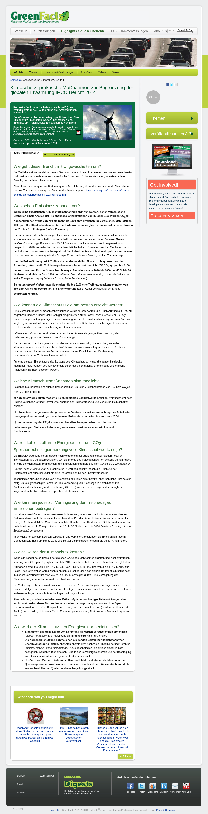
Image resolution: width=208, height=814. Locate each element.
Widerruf (21, 792)
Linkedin (164, 791)
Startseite (20, 31)
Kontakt (20, 784)
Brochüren (86, 72)
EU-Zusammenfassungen (129, 31)
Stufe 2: (59, 154)
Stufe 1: (26, 153)
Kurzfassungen (44, 31)
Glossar (116, 72)
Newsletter (175, 791)
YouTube (186, 791)
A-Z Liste (18, 72)
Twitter (141, 791)
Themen (33, 72)
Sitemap (21, 775)
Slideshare (153, 791)
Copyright (54, 810)
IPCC (17, 131)
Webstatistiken (47, 775)
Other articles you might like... (42, 697)
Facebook (130, 791)
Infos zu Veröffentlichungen (59, 72)
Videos (102, 72)
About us (162, 31)
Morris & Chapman (165, 810)
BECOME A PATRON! (169, 216)
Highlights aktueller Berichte (83, 31)
